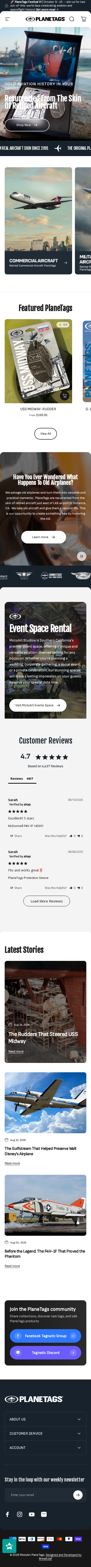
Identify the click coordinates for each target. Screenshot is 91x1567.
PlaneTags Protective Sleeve (28, 878)
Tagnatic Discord (45, 1352)
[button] (72, 836)
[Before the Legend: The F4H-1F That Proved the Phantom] (45, 1205)
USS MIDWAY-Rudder (38, 409)
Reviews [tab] (16, 778)
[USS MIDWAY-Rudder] (38, 361)
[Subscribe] (78, 1495)
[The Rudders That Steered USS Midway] (45, 1012)
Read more (16, 1051)
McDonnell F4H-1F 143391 (25, 826)
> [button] (46, 901)
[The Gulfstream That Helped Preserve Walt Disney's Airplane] (45, 1102)
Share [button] (18, 836)
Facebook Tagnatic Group (45, 1335)
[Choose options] (64, 395)
